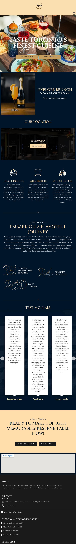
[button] (74, 13)
